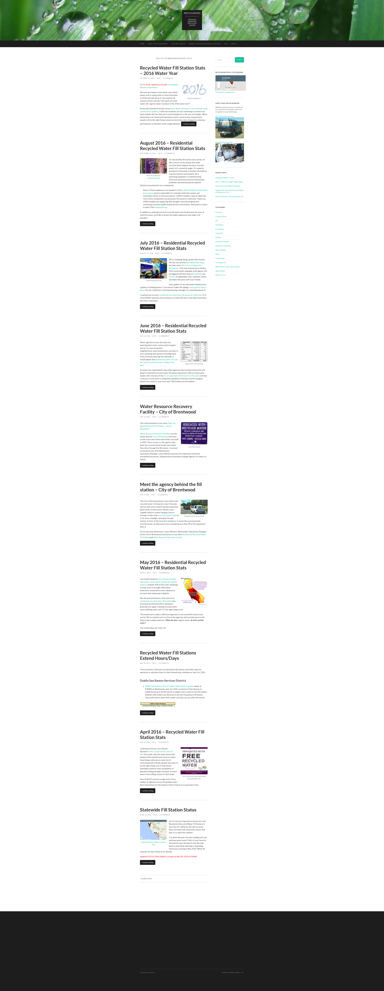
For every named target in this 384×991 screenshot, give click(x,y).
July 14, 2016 (145, 336)
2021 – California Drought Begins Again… (229, 182)
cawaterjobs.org (161, 207)
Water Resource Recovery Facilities (155, 434)
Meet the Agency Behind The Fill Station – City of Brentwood (158, 426)
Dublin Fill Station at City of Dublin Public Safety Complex (169, 686)
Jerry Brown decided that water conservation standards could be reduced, (158, 582)
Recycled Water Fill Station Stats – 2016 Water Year (172, 70)
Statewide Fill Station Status (168, 809)
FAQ (225, 44)
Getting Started (178, 44)
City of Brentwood (161, 436)
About (233, 44)
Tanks (217, 254)
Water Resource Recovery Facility (167, 537)
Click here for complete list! (224, 92)
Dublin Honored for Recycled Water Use (229, 196)
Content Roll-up (220, 216)
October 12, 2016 (147, 78)
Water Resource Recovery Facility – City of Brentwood (168, 409)
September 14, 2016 (148, 153)
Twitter (172, 276)
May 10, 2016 (145, 742)
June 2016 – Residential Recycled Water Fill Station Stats (173, 328)
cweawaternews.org (153, 178)
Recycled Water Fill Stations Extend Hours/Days (168, 655)
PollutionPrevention (222, 241)
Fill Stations (219, 225)
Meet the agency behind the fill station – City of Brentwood (171, 487)
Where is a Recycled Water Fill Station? (204, 44)
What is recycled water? (158, 44)
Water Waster (220, 271)
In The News (219, 229)
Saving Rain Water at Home (224, 178)
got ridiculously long (195, 262)
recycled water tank (167, 515)
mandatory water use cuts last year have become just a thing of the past (159, 362)
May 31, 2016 (145, 663)
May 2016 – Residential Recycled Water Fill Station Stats (173, 565)
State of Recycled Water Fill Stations (227, 186)
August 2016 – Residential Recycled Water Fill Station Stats (172, 145)
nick (158, 78)
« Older (146, 879)
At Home (218, 212)
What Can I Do (220, 275)
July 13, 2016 (145, 417)
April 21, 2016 (145, 815)
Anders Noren (234, 972)
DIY (216, 221)
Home (142, 44)
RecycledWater (220, 250)
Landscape (219, 233)
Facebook (198, 274)
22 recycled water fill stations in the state (181, 376)
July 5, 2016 (144, 495)
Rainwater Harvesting (222, 246)
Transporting (219, 258)
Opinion (218, 237)
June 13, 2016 (145, 573)
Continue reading (189, 124)
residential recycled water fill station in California (180, 295)
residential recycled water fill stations (156, 601)
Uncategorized (220, 262)
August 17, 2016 (146, 253)
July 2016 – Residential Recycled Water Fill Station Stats (172, 245)
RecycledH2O (150, 972)
